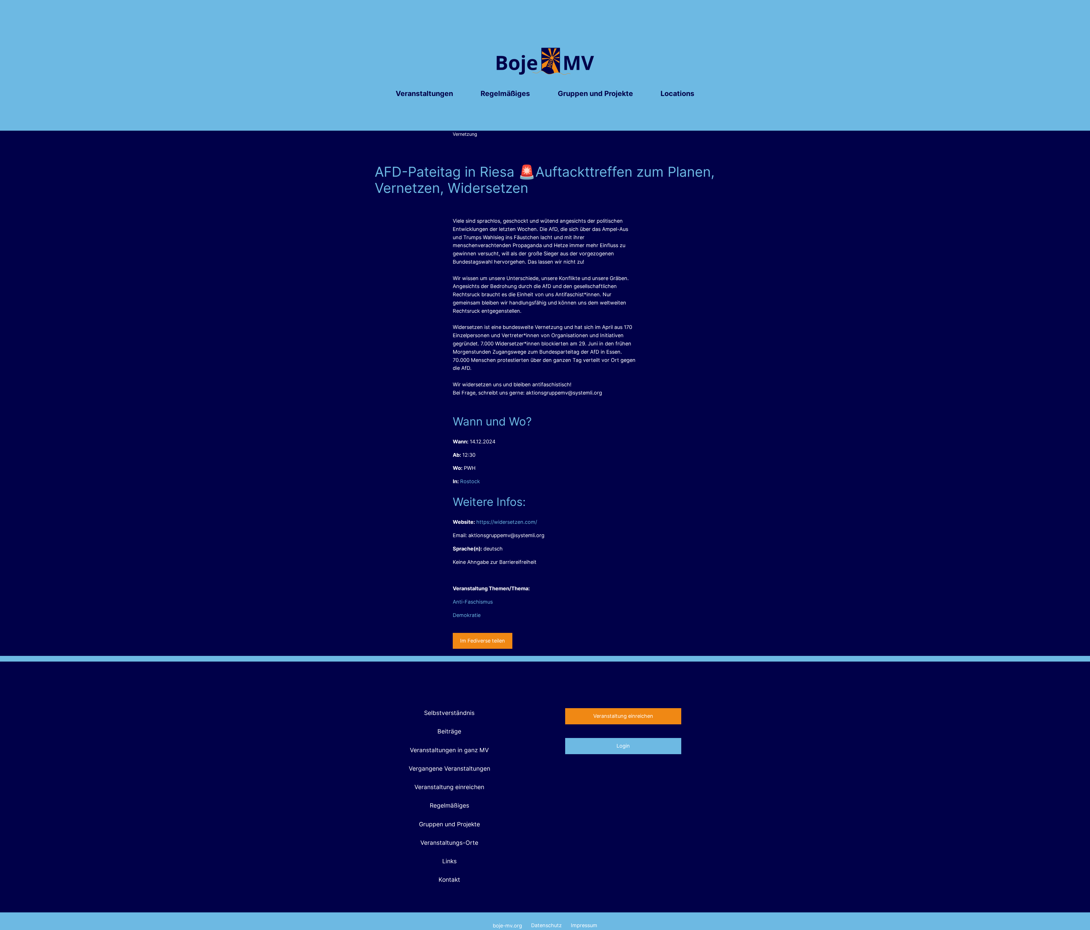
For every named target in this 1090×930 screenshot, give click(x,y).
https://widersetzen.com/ (506, 522)
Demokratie (467, 615)
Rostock (470, 481)
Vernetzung (465, 134)
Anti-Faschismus (473, 602)
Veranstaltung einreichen (623, 716)
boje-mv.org (507, 926)
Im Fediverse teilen (482, 641)
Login (623, 746)
